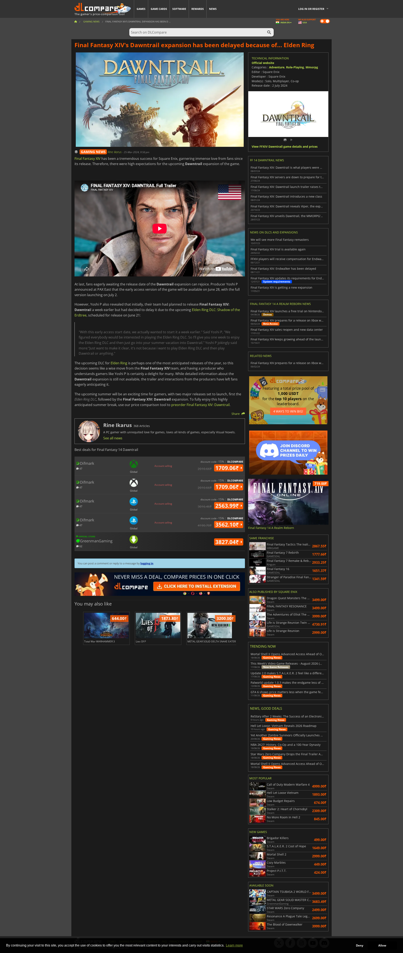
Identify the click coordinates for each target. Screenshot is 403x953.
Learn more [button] (234, 945)
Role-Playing (295, 67)
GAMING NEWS (93, 152)
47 (80, 468)
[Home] (75, 21)
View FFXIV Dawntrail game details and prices (285, 146)
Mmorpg (312, 67)
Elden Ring (119, 363)
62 (80, 546)
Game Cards (159, 9)
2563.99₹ (227, 505)
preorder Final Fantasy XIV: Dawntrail (200, 404)
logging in (146, 563)
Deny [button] (359, 945)
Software (179, 9)
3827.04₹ (227, 542)
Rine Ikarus (115, 152)
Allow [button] (382, 945)
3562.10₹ (227, 524)
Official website (263, 63)
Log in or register (311, 9)
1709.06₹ (227, 467)
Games (141, 9)
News (213, 9)
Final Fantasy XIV (88, 158)
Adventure (276, 67)
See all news (112, 438)
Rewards (197, 9)
